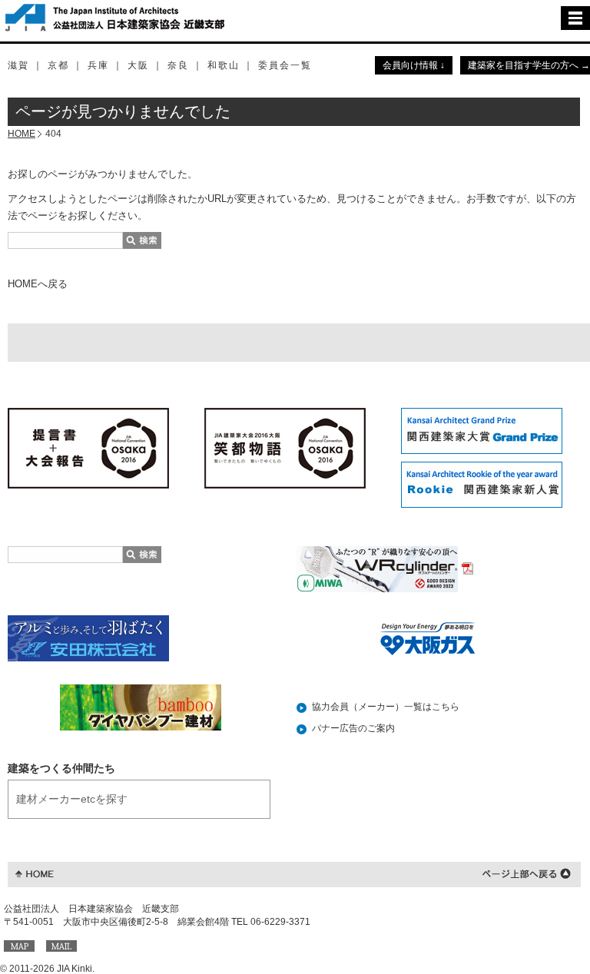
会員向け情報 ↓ (414, 65)
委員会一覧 (285, 65)
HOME (21, 133)
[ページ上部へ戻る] (527, 873)
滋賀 (18, 65)
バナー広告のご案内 (353, 728)
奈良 (178, 65)
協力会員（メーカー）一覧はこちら (385, 706)
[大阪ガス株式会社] (428, 638)
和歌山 (223, 65)
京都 (58, 65)
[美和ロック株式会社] (385, 568)
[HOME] (34, 873)
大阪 (138, 65)
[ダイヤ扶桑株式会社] (140, 707)
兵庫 (98, 65)
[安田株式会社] (88, 637)
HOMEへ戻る (38, 284)
